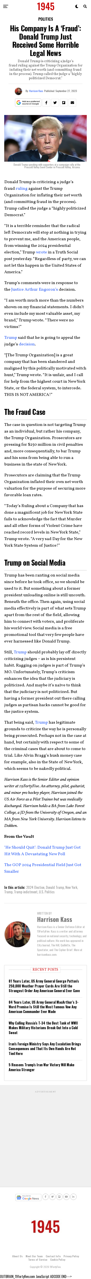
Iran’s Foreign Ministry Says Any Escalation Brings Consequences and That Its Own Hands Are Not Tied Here (45, 1048)
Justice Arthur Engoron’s (34, 290)
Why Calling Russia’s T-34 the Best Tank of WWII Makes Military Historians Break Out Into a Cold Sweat (43, 1027)
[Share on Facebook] (46, 102)
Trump (10, 338)
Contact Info (53, 1256)
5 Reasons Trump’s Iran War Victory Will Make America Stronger (41, 1067)
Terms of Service (37, 1259)
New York (71, 887)
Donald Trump (55, 887)
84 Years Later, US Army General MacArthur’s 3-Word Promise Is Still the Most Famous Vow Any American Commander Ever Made (44, 1007)
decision (27, 344)
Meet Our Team (34, 1256)
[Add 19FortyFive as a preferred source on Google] (28, 102)
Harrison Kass (36, 91)
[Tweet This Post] (55, 102)
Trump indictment (25, 892)
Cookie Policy (57, 1259)
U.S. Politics (47, 892)
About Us (17, 1256)
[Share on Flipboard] (64, 102)
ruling (22, 189)
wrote (41, 252)
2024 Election (35, 887)
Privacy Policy (71, 1256)
